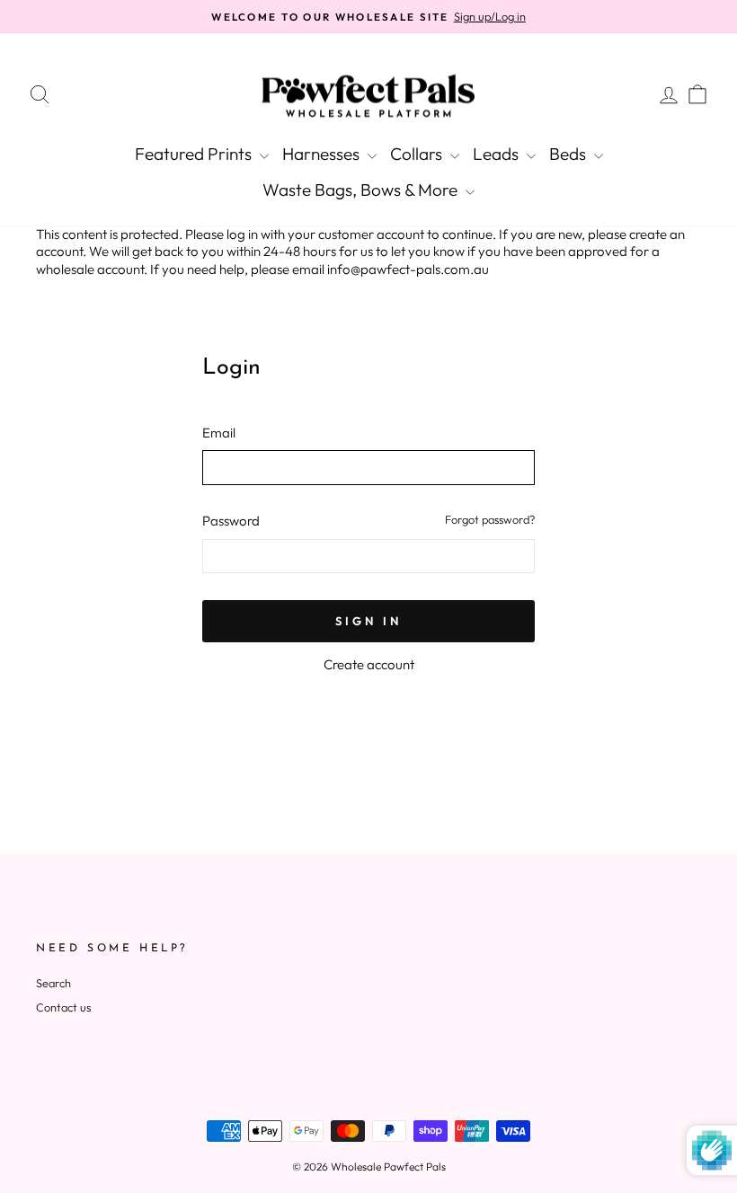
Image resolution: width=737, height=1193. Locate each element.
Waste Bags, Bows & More (361, 189)
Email (218, 432)
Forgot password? (490, 519)
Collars (418, 153)
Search (53, 983)
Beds (569, 153)
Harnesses (322, 153)
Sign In (368, 621)
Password (231, 520)
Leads (497, 153)
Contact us (63, 1007)
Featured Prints (195, 153)
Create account (369, 664)
